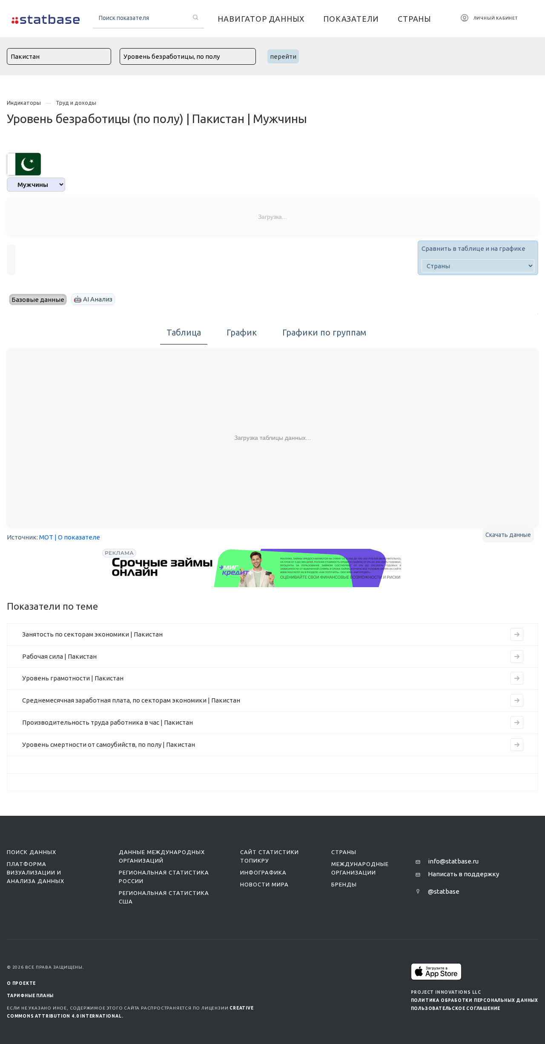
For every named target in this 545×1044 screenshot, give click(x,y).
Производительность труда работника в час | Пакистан (107, 722)
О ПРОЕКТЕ (21, 983)
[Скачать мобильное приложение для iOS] (436, 971)
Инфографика (263, 872)
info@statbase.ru (453, 861)
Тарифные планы (30, 995)
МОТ (46, 537)
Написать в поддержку (463, 874)
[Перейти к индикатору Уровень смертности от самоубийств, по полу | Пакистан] (517, 744)
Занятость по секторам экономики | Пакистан (92, 634)
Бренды (344, 884)
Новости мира (264, 884)
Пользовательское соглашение (456, 1008)
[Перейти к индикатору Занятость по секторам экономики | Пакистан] (517, 634)
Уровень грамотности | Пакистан (72, 678)
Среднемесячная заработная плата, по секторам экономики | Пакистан (131, 700)
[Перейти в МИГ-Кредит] (257, 568)
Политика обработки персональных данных (474, 1000)
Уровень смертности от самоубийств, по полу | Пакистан (108, 744)
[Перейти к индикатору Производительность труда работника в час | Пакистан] (517, 722)
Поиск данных (31, 852)
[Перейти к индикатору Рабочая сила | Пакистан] (517, 656)
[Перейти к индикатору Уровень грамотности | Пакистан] (517, 678)
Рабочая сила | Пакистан (59, 656)
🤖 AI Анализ (93, 299)
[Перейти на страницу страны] (24, 163)
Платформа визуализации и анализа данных (35, 872)
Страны (343, 852)
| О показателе (77, 537)
